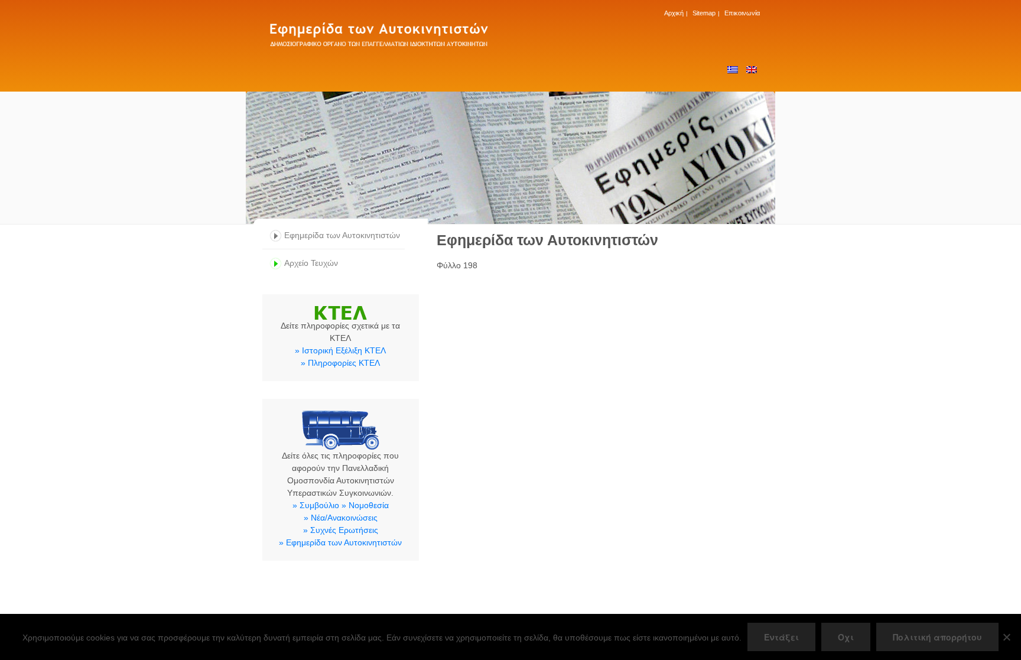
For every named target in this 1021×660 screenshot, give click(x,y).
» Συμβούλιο (315, 505)
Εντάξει (781, 637)
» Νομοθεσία (365, 505)
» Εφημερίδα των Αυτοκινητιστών (340, 542)
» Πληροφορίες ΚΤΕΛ (340, 363)
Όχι (846, 637)
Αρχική (674, 13)
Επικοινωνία (742, 13)
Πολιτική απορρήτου (937, 637)
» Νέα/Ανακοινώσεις (341, 517)
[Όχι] (1006, 637)
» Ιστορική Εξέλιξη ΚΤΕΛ (340, 350)
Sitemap (704, 13)
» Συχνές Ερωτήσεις (340, 530)
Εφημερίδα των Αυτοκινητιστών (342, 235)
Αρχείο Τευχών (311, 263)
